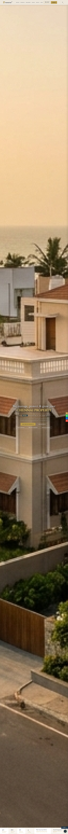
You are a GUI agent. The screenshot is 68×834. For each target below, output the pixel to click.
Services (17, 2)
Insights (37, 2)
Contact (54, 2)
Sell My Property (21, 427)
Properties (23, 2)
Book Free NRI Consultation (28, 424)
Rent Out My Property (33, 427)
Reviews (33, 2)
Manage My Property (46, 427)
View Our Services (42, 424)
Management (28, 2)
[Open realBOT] (65, 831)
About (42, 2)
